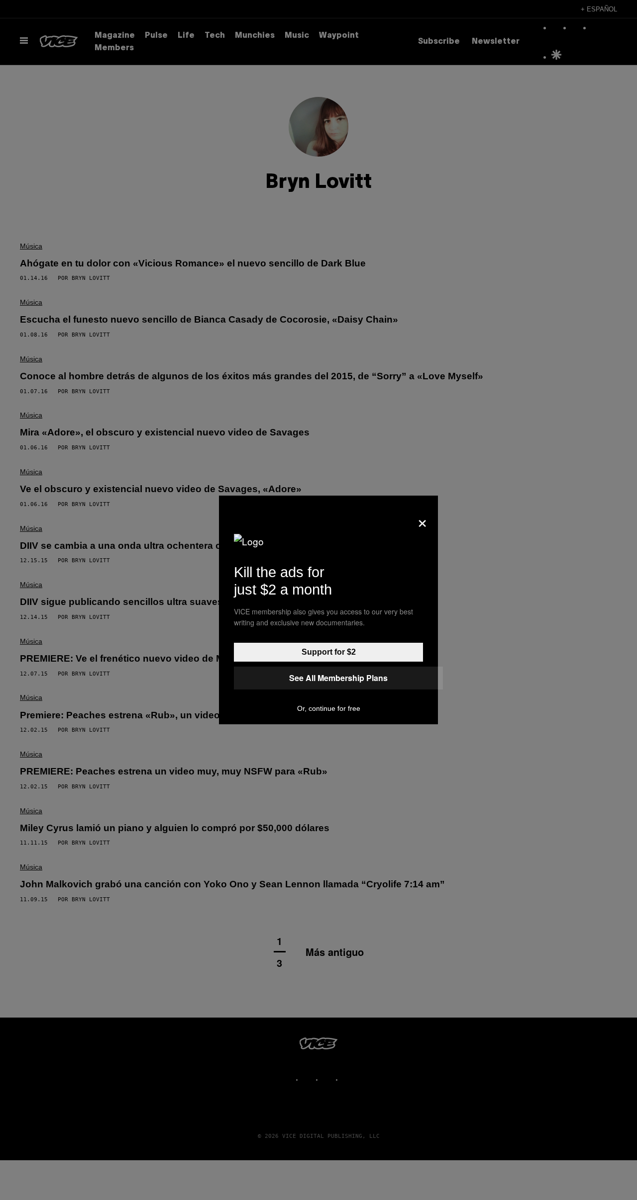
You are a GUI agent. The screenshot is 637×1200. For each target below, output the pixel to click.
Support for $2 (329, 652)
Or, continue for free (328, 708)
